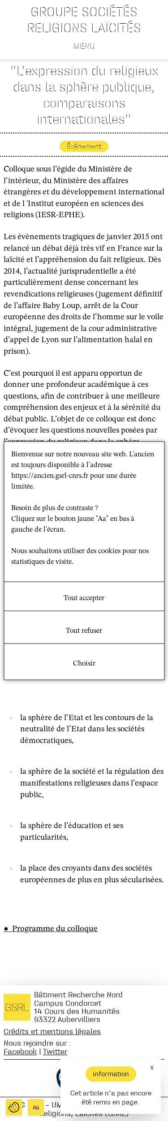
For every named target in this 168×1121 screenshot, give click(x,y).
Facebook (20, 1051)
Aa (36, 1107)
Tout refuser (84, 630)
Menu (84, 46)
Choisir (84, 663)
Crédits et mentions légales (52, 1031)
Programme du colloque (55, 929)
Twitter (55, 1051)
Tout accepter (84, 597)
